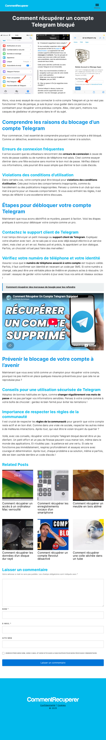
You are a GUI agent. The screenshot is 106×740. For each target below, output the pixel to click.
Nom (5, 609)
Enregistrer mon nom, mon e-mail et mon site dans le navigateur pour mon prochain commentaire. (51, 653)
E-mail (6, 623)
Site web (7, 638)
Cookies (62, 705)
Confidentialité (47, 705)
